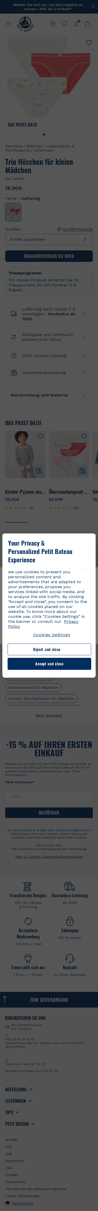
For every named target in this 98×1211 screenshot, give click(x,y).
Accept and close (49, 664)
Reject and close (46, 649)
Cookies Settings (51, 634)
